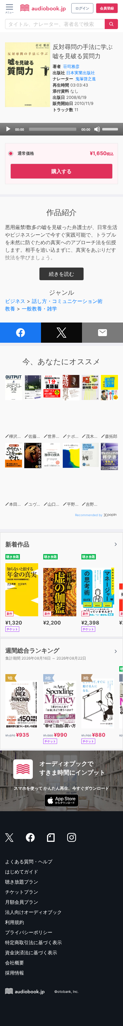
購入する (61, 171)
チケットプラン (21, 892)
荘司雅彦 (71, 66)
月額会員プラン (21, 902)
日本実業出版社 (80, 72)
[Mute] (97, 129)
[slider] (111, 128)
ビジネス (15, 301)
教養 (10, 308)
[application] (61, 129)
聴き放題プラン (21, 882)
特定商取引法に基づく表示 (33, 942)
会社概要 (14, 963)
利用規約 (14, 922)
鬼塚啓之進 (85, 78)
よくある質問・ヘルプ (28, 862)
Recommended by (88, 515)
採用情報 (14, 973)
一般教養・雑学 (39, 308)
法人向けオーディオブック (33, 912)
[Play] (8, 129)
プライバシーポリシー (28, 932)
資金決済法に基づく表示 (31, 953)
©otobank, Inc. (66, 991)
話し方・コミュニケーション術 (67, 301)
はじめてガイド (21, 872)
